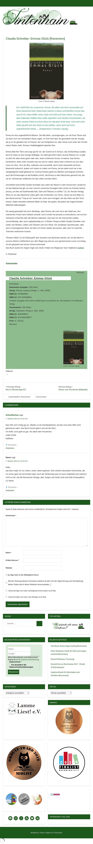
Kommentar (11, 515)
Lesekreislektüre (14, 397)
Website (9, 568)
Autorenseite (11, 263)
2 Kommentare (41, 397)
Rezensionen (25, 397)
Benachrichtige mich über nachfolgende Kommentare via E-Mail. (32, 591)
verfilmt (80, 248)
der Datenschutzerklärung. (28, 660)
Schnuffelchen (12, 415)
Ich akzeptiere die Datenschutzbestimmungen (21, 666)
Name (8, 553)
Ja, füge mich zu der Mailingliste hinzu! (23, 575)
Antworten (10, 448)
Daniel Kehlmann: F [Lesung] (62, 659)
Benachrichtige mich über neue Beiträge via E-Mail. (27, 597)
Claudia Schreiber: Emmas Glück (30, 278)
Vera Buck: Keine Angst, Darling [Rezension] (69, 646)
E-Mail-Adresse (12, 560)
